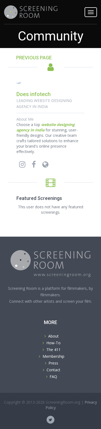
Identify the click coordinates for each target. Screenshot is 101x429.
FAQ (53, 376)
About (53, 336)
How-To (53, 342)
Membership (53, 356)
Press (53, 363)
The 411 (53, 349)
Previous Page (34, 57)
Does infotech (33, 94)
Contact (53, 369)
